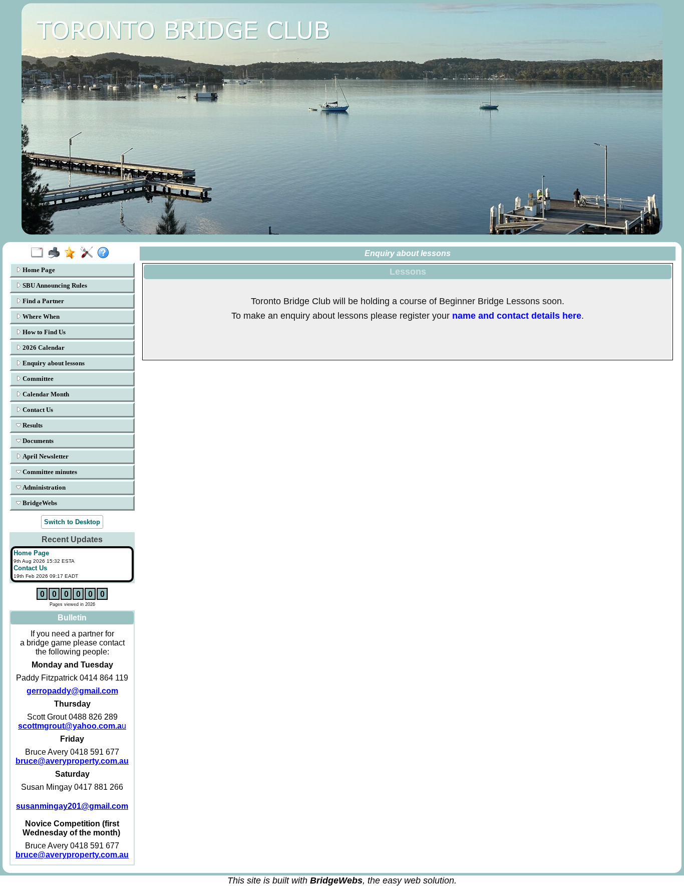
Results (32, 425)
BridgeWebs (39, 503)
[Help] (105, 253)
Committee (37, 378)
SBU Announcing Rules (54, 285)
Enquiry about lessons (53, 363)
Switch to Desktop (72, 522)
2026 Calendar (43, 347)
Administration (43, 487)
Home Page (38, 270)
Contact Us (37, 409)
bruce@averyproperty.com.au (72, 761)
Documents (37, 441)
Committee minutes (49, 472)
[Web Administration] (89, 253)
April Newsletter (45, 456)
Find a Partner (42, 301)
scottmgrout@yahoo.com (70, 726)
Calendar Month (45, 394)
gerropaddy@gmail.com (72, 691)
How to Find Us (43, 332)
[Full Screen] (39, 253)
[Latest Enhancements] (72, 253)
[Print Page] (56, 253)
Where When (40, 316)
